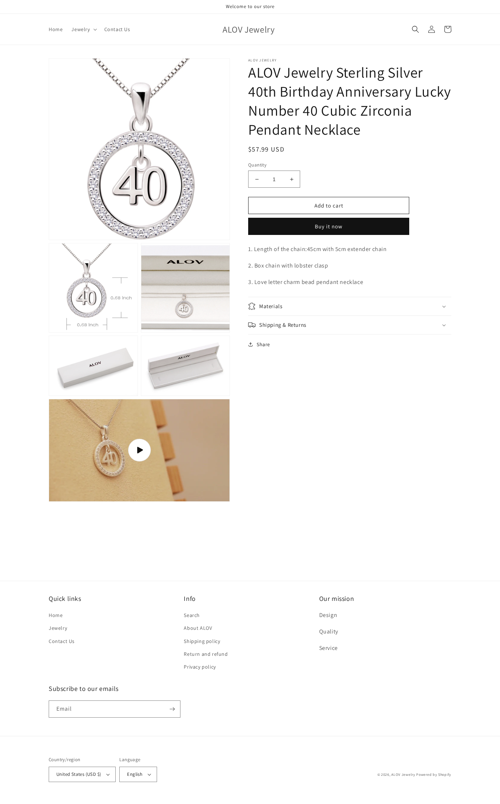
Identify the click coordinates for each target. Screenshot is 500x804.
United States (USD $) (78, 774)
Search (192, 615)
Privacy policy (200, 666)
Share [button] (263, 344)
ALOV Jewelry (403, 774)
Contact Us (62, 641)
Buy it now (329, 226)
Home (56, 615)
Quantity (257, 165)
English (134, 774)
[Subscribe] (172, 709)
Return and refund (206, 654)
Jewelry (58, 628)
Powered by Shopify (433, 774)
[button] (83, 29)
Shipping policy (202, 641)
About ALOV (198, 628)
